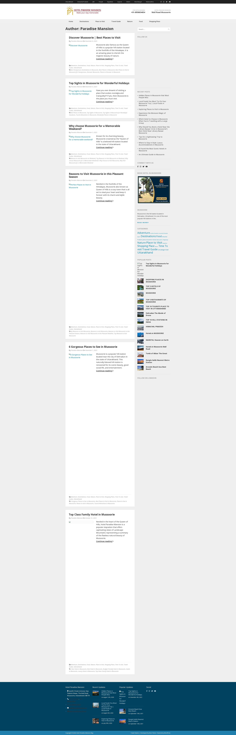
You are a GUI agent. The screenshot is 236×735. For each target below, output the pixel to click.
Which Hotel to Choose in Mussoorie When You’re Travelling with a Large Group (153, 121)
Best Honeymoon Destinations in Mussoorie (84, 70)
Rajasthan (110, 2)
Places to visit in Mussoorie (85, 503)
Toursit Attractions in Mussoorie (104, 503)
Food (141, 21)
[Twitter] (166, 2)
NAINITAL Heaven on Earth (157, 340)
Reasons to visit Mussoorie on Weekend (83, 158)
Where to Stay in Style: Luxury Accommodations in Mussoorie (151, 144)
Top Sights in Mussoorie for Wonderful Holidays (99, 83)
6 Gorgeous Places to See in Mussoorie (93, 346)
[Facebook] (137, 166)
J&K (93, 2)
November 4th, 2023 (136, 697)
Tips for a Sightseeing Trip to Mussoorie (150, 138)
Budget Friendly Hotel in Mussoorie (114, 669)
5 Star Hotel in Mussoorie (78, 669)
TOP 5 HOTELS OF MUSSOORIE (153, 287)
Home (71, 21)
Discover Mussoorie (93, 72)
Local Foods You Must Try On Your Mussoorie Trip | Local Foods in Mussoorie (152, 103)
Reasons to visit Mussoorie (99, 331)
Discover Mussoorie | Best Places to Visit (94, 37)
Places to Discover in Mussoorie (110, 72)
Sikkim (128, 2)
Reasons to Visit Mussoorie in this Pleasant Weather (96, 334)
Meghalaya (165, 239)
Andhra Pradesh (154, 233)
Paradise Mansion (77, 41)
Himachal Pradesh (82, 2)
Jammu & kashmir (147, 240)
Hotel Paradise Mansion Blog (84, 733)
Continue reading (104, 59)
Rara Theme (152, 733)
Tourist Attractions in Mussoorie (86, 115)
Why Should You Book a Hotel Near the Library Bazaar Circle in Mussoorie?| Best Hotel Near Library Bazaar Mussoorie (154, 130)
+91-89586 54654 (74, 705)
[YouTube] (170, 2)
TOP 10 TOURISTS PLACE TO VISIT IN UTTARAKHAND (157, 307)
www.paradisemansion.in (77, 711)
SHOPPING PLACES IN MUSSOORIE (155, 280)
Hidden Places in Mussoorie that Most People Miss (154, 96)
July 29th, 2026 (107, 723)
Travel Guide (116, 21)
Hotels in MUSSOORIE (155, 333)
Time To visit (119, 66)
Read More (142, 222)
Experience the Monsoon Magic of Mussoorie (152, 114)
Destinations (84, 21)
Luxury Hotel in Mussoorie (86, 671)
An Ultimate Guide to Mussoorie (151, 154)
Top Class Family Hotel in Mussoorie (92, 514)
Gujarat (119, 2)
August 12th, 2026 (108, 697)
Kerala (154, 240)
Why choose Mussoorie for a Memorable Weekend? (94, 127)
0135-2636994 (74, 699)
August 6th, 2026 (108, 713)
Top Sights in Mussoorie (94, 113)
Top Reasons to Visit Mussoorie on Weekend (110, 158)
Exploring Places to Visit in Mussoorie (154, 109)
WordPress (167, 733)
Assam (138, 236)
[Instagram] (163, 2)
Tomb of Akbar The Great (156, 353)
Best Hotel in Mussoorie (94, 669)
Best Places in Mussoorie (107, 70)
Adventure (74, 66)
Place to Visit (100, 21)
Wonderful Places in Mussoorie (107, 115)
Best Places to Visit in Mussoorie (106, 501)
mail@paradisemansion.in (78, 708)
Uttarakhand (69, 2)
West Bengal (138, 2)
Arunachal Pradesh (163, 233)
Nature (129, 21)
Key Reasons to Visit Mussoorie (80, 331)
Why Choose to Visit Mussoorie (109, 161)
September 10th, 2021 (136, 713)
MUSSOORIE (151, 293)
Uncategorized (163, 250)
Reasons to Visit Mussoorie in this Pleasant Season (96, 175)
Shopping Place (154, 21)
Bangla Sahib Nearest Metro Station (136, 720)
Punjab (101, 2)
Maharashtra (150, 2)
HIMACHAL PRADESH (154, 326)
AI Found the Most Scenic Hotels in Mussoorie (152, 149)
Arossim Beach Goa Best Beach (135, 710)
